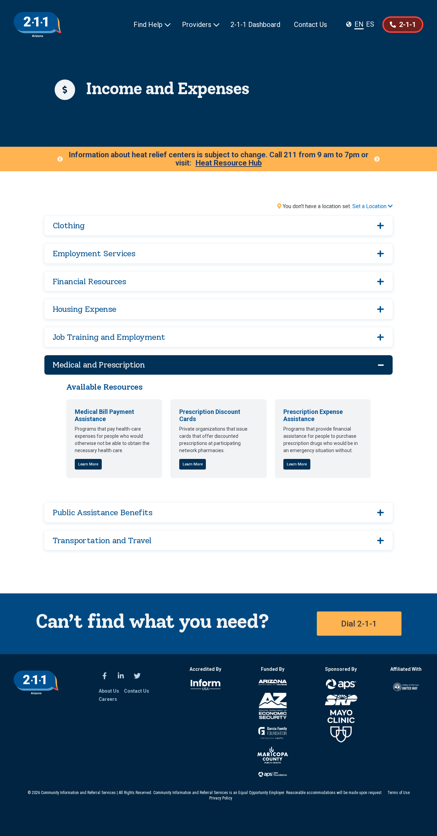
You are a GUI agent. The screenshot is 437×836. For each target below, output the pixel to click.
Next (376, 159)
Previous (60, 159)
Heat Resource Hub (229, 163)
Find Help (152, 24)
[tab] (218, 226)
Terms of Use (398, 792)
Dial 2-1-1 (359, 624)
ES (370, 24)
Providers (201, 24)
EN (359, 24)
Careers (108, 699)
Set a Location (372, 206)
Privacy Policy (220, 798)
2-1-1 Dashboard (255, 24)
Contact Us (310, 24)
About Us (109, 691)
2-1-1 (403, 24)
